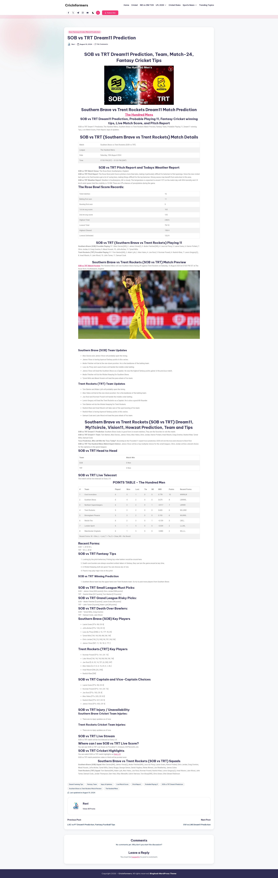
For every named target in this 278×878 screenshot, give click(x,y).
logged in (136, 857)
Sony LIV (117, 754)
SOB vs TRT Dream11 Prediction (172, 784)
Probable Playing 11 (151, 784)
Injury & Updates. (106, 784)
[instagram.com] (83, 13)
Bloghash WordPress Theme (163, 873)
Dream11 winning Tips (76, 784)
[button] (110, 12)
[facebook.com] (68, 13)
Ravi (85, 803)
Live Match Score (122, 784)
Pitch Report (136, 784)
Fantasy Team (92, 784)
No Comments (102, 44)
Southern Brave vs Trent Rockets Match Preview (85, 788)
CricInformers (76, 5)
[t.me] (78, 13)
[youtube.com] (88, 13)
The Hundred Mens (139, 115)
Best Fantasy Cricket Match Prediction (84, 32)
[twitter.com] (73, 13)
